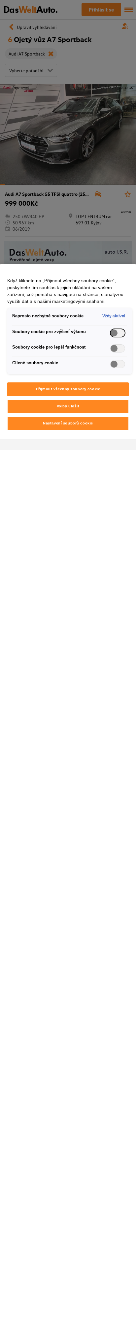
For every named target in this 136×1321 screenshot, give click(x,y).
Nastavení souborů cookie (68, 423)
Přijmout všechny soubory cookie (68, 389)
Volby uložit (68, 406)
